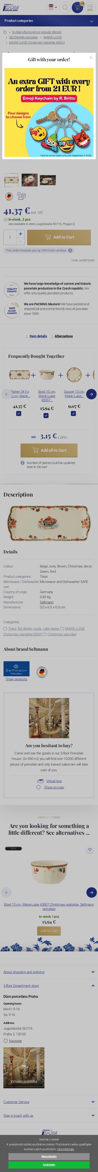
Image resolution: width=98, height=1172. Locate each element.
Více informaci (65, 1149)
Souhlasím (49, 1164)
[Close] (90, 57)
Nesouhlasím (49, 1156)
